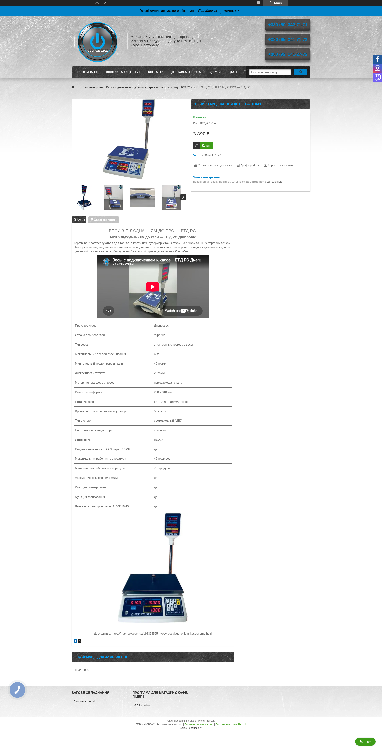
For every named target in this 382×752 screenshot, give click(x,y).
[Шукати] (300, 72)
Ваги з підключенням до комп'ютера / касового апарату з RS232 (148, 87)
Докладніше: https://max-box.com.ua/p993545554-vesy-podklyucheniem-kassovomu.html (153, 633)
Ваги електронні (93, 87)
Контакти (155, 72)
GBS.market (142, 705)
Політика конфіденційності (230, 724)
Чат (368, 741)
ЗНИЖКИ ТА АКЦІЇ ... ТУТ (123, 72)
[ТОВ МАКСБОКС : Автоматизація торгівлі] (97, 41)
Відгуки (215, 72)
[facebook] (75, 641)
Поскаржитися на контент (199, 724)
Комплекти (231, 10)
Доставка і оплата (186, 72)
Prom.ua (210, 720)
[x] (79, 641)
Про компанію (87, 72)
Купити (206, 145)
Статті (233, 72)
